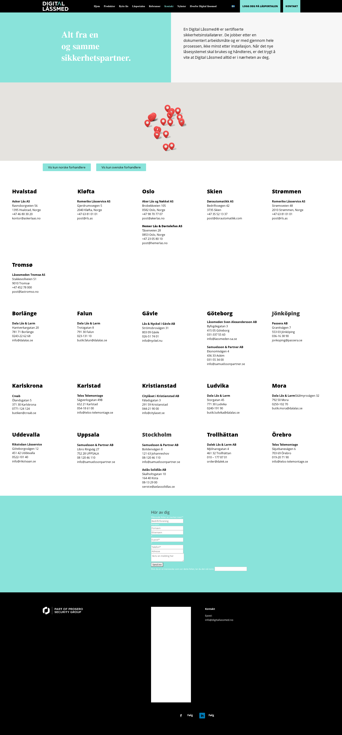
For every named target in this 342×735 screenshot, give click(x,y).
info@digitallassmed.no (219, 620)
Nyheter (181, 6)
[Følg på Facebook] (181, 715)
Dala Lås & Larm (23, 323)
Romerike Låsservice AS (93, 201)
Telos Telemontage (90, 396)
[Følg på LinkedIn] (202, 715)
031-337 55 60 (216, 335)
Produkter (109, 6)
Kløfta (86, 191)
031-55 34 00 (215, 360)
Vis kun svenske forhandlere (121, 167)
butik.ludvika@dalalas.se (223, 413)
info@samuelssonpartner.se (226, 364)
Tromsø (22, 264)
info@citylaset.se (153, 413)
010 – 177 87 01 (217, 457)
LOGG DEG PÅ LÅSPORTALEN (260, 6)
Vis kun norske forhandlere (67, 167)
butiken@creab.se (24, 413)
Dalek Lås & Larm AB (221, 445)
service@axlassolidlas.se (158, 487)
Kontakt (168, 6)
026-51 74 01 (150, 336)
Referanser (154, 6)
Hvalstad (24, 191)
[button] (179, 111)
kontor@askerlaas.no (26, 218)
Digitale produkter (171, 617)
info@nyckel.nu (152, 341)
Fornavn (155, 524)
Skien (214, 191)
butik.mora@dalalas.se (287, 408)
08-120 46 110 (151, 458)
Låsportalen (138, 6)
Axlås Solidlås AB (154, 470)
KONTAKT (292, 6)
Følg (190, 715)
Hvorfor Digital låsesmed (203, 6)
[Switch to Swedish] (233, 6)
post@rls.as (85, 218)
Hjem (97, 6)
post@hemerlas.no (155, 243)
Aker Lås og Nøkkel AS (157, 201)
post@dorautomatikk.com (224, 218)
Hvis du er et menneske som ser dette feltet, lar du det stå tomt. (183, 568)
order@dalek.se (217, 461)
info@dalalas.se (22, 340)
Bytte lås (123, 6)
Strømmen (286, 191)
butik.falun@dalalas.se (92, 340)
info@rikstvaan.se (24, 461)
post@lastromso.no (25, 292)
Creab (16, 396)
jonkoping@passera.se (287, 340)
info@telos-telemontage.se (95, 413)
